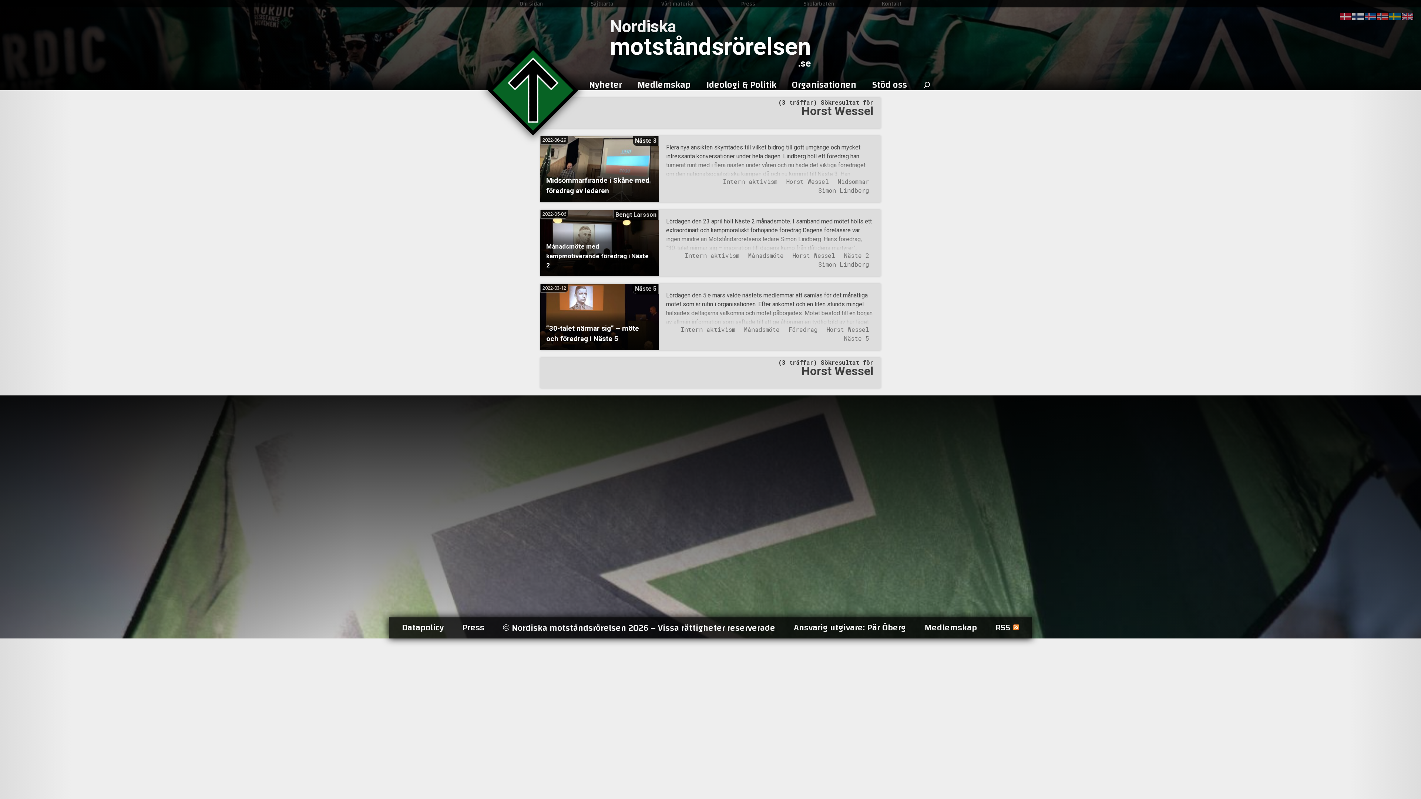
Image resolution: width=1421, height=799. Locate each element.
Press (748, 3)
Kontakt (891, 3)
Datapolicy (423, 627)
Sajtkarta (602, 3)
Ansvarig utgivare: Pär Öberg (850, 627)
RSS (1002, 627)
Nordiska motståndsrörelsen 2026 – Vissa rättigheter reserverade (639, 628)
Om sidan (531, 3)
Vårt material (677, 3)
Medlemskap (950, 627)
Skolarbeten (818, 3)
